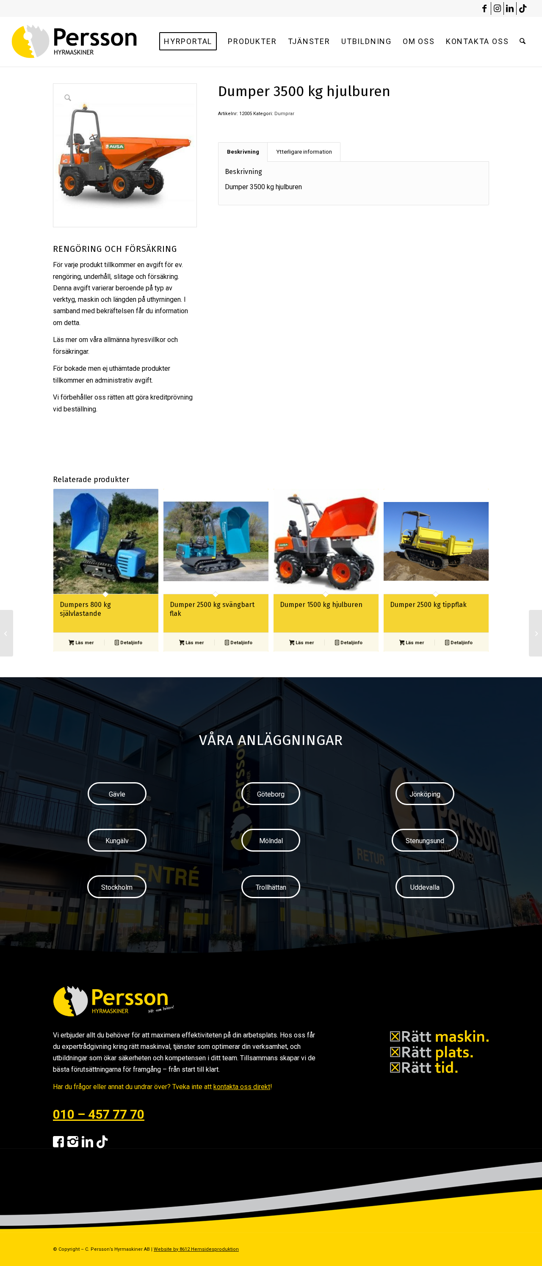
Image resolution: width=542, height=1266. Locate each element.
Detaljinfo (130, 642)
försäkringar (70, 352)
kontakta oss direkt (241, 1087)
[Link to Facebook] (484, 8)
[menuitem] (188, 41)
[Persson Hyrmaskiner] (92, 41)
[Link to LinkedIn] (510, 8)
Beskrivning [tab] (243, 152)
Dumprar (284, 113)
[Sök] (522, 41)
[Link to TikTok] (523, 8)
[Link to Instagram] (497, 8)
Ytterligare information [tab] (304, 152)
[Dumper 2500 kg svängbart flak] (535, 633)
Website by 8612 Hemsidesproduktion (196, 1249)
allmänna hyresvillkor (135, 340)
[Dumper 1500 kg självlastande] (6, 633)
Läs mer (84, 642)
